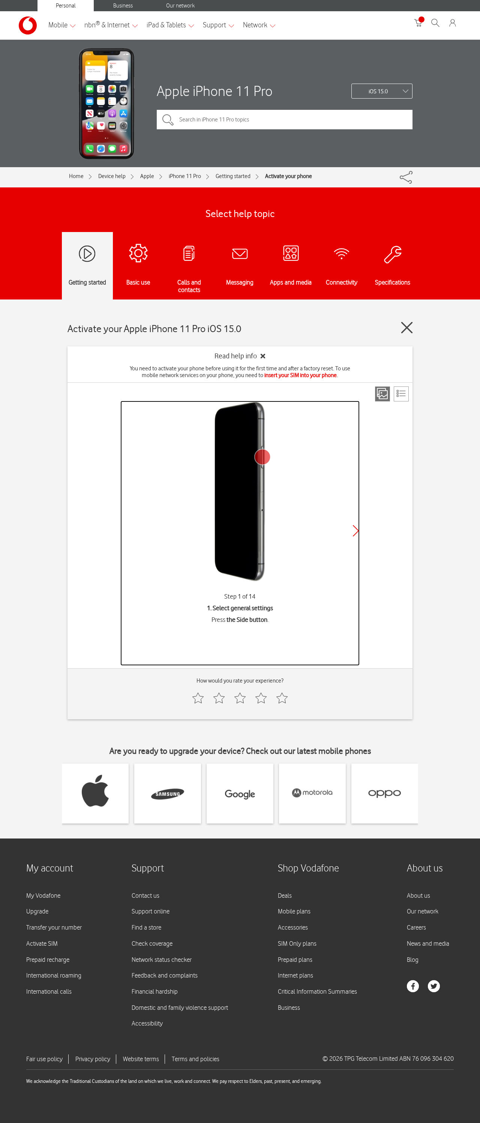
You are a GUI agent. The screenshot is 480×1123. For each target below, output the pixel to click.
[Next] (356, 530)
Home (76, 176)
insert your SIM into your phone (300, 375)
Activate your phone (288, 176)
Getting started (233, 176)
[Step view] (382, 393)
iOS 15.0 (378, 91)
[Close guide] (406, 327)
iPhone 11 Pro (185, 176)
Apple (147, 176)
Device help (112, 176)
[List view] (401, 393)
